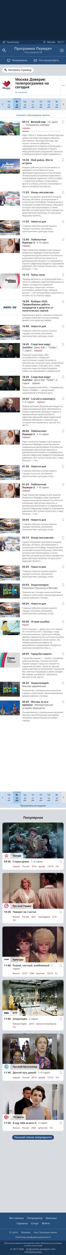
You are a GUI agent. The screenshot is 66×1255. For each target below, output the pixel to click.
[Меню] (62, 50)
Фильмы (51, 1218)
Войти (46, 1223)
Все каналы (16, 1218)
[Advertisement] (33, 757)
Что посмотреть (48, 60)
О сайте (13, 1232)
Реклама (25, 1232)
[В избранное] (63, 122)
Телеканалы (19, 60)
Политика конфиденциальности (33, 1237)
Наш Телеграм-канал (45, 1232)
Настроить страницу (19, 69)
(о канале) (21, 92)
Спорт (35, 1223)
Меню (63, 85)
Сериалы (22, 1223)
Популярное (35, 1218)
